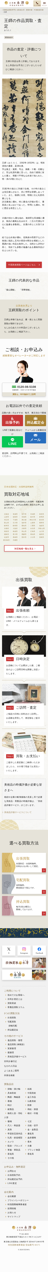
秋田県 (41, 514)
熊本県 (24, 537)
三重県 (32, 526)
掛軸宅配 (13, 1026)
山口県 (41, 531)
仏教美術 (32, 1101)
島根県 (15, 531)
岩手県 (24, 514)
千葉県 (15, 520)
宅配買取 (12, 1022)
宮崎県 (41, 537)
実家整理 (12, 1048)
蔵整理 (11, 1052)
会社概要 (12, 1196)
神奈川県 (33, 520)
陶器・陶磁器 (14, 1097)
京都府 (6, 528)
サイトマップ (14, 1217)
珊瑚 (10, 1121)
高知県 (32, 534)
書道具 (31, 1134)
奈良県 (32, 528)
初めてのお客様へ (16, 995)
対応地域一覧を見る (24, 549)
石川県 (15, 523)
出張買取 (12, 1018)
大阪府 (15, 528)
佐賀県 (6, 537)
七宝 (30, 1121)
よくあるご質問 (11, 1071)
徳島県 (6, 534)
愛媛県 (24, 534)
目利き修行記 (10, 1061)
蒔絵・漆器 (33, 1109)
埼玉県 (6, 520)
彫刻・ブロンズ (15, 1146)
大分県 (32, 537)
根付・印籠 (33, 1113)
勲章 (30, 1105)
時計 (10, 1105)
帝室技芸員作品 (15, 1134)
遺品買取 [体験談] (16, 1044)
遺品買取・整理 (15, 1040)
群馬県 (41, 517)
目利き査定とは (15, 999)
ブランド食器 (34, 1150)
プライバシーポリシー (18, 1200)
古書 (30, 1146)
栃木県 (32, 517)
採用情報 (12, 1208)
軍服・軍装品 (14, 1150)
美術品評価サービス (17, 1056)
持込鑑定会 (35, 422)
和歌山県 (41, 528)
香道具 (31, 1154)
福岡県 (41, 534)
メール (35, 440)
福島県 (15, 517)
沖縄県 (15, 540)
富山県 (6, 523)
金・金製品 (33, 1129)
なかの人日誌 (10, 1066)
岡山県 (24, 531)
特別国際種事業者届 (17, 1204)
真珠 (10, 1129)
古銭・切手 (33, 1125)
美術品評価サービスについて (18, 812)
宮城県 (32, 514)
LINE (12, 444)
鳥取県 (6, 531)
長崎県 (15, 537)
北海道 (6, 514)
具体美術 (12, 1093)
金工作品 (32, 1097)
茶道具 (11, 1154)
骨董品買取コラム (16, 1007)
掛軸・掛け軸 (14, 1089)
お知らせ (12, 1212)
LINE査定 (12, 1183)
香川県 (15, 534)
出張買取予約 (14, 1175)
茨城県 (24, 517)
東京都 (24, 520)
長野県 (41, 523)
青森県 (15, 514)
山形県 (6, 517)
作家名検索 (9, 1075)
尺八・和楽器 (14, 1125)
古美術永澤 (17, 3)
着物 (10, 1101)
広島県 (32, 531)
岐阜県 (6, 526)
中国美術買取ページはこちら (22, 265)
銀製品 (11, 1109)
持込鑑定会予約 (15, 1179)
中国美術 (32, 1093)
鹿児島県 (6, 540)
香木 (30, 1142)
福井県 (24, 523)
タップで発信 (37, 5)
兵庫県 (24, 528)
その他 (11, 1158)
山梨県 (32, 523)
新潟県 (41, 520)
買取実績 (12, 1003)
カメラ (11, 1142)
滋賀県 (41, 526)
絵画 (30, 1089)
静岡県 (15, 526)
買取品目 (9, 1084)
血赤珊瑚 (32, 1138)
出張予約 (13, 422)
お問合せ (12, 1171)
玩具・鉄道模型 (15, 1138)
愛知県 (24, 526)
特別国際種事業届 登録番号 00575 (24, 1245)
